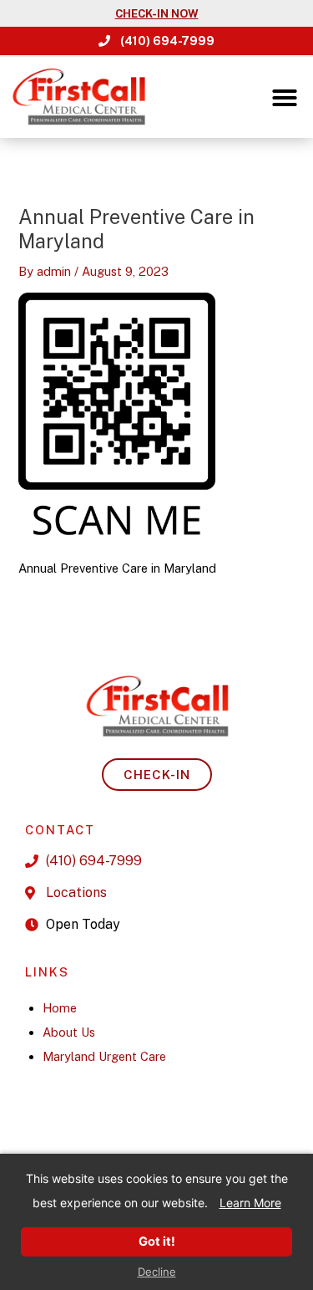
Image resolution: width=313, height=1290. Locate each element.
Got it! (157, 1241)
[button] (285, 98)
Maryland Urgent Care (104, 1056)
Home (60, 1008)
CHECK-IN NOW (157, 14)
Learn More (250, 1203)
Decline (157, 1272)
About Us (69, 1032)
